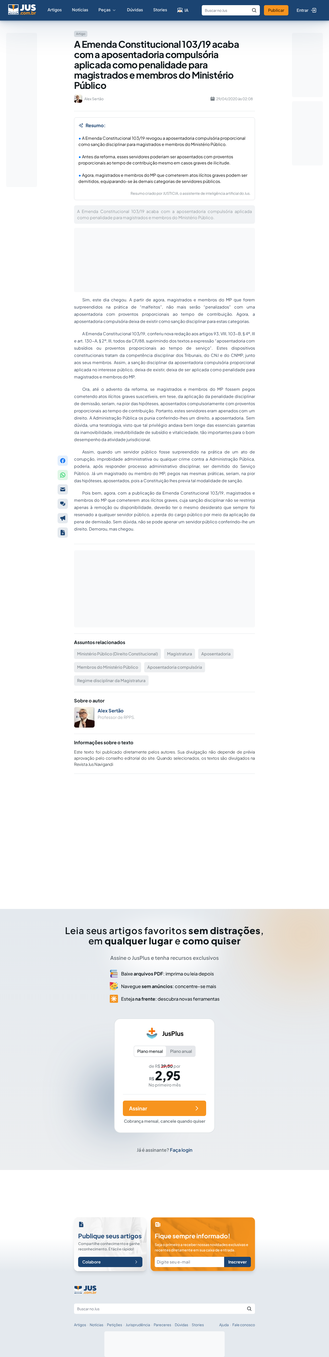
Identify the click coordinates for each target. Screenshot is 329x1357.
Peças (104, 9)
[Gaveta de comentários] (63, 504)
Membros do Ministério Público (107, 667)
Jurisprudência (138, 1324)
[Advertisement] (164, 834)
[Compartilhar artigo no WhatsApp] (63, 475)
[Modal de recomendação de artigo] (63, 489)
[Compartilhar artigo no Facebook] (63, 461)
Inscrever (237, 1262)
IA (186, 10)
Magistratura (179, 653)
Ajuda (224, 1324)
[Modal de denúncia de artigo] (63, 518)
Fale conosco (243, 1324)
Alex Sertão (111, 710)
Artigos (55, 9)
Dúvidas (135, 9)
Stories (160, 9)
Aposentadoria (216, 653)
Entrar (302, 10)
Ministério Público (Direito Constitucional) (117, 653)
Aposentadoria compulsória (174, 667)
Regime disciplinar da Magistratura (111, 680)
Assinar (138, 1108)
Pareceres (162, 1324)
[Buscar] (254, 10)
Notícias (80, 9)
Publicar (276, 10)
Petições (114, 1324)
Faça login (181, 1150)
